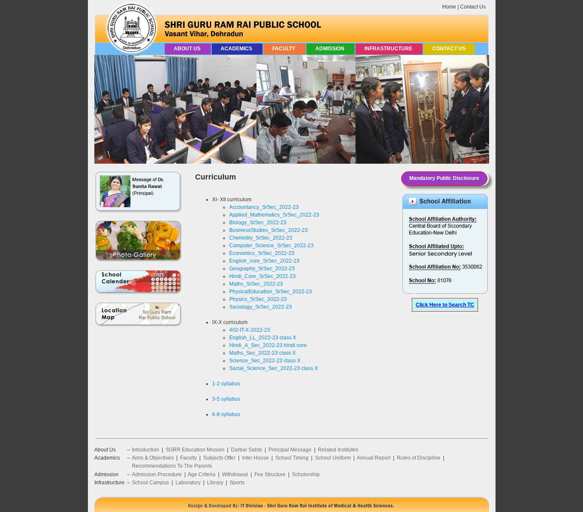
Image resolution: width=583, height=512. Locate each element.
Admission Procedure (157, 474)
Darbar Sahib (246, 450)
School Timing (292, 458)
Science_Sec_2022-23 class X (264, 361)
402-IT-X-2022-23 (249, 330)
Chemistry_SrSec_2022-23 (260, 238)
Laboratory (188, 483)
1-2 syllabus (226, 384)
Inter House (255, 458)
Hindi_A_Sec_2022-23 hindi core (268, 345)
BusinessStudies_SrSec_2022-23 (268, 230)
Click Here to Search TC (445, 305)
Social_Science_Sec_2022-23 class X (273, 368)
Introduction (145, 450)
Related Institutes (338, 450)
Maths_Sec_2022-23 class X (262, 353)
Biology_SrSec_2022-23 (257, 223)
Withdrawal (235, 474)
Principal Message (290, 450)
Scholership (306, 474)
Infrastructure (389, 49)
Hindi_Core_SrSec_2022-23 (262, 276)
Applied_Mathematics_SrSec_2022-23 (274, 215)
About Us (188, 49)
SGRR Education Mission (195, 450)
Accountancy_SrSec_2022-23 (264, 207)
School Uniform (333, 458)
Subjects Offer (219, 458)
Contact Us (473, 7)
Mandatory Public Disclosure (444, 178)
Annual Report (374, 458)
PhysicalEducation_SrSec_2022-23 (270, 292)
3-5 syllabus (226, 399)
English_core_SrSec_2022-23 (264, 261)
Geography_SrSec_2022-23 (262, 269)
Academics (237, 49)
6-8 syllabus (226, 414)
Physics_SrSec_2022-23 (258, 299)
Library (215, 483)
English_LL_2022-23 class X (262, 338)
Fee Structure (270, 474)
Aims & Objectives (153, 458)
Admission (330, 49)
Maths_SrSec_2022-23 (256, 284)
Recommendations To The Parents (172, 466)
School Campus (150, 483)
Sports (237, 483)
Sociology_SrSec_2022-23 (260, 307)
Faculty (284, 49)
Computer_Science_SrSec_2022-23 (271, 246)
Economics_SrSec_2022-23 (261, 253)
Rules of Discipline (418, 458)
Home (449, 7)
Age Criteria (202, 474)
